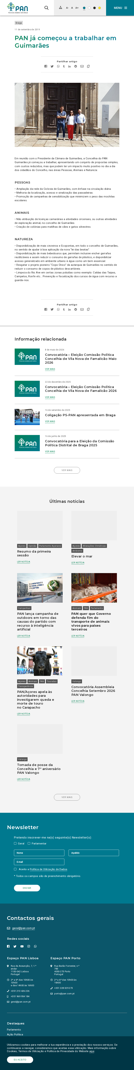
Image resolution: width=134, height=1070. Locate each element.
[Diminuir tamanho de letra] (67, 8)
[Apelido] (94, 852)
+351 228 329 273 (63, 988)
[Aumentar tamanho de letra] (77, 8)
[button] (120, 8)
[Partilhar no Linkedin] (69, 66)
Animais (76, 608)
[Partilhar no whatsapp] (58, 67)
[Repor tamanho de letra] (72, 8)
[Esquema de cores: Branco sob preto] (94, 8)
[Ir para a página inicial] (17, 7)
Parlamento (97, 608)
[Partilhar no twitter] (52, 67)
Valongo (76, 681)
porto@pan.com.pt (64, 993)
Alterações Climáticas (94, 546)
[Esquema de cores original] (84, 8)
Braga (19, 23)
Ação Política (15, 1034)
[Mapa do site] (60, 7)
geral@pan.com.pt (23, 928)
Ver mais (50, 369)
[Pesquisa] (46, 8)
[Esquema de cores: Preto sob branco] (89, 8)
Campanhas (24, 608)
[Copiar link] (88, 67)
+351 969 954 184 (20, 996)
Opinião (32, 546)
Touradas (52, 681)
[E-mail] (39, 861)
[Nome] (41, 852)
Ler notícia (23, 562)
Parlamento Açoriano (50, 546)
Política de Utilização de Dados (48, 869)
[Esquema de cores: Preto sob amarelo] (99, 8)
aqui (91, 1051)
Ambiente (77, 551)
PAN (86, 608)
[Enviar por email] (82, 66)
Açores (21, 546)
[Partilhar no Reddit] (76, 67)
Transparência (25, 686)
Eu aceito (20, 1060)
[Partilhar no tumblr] (63, 67)
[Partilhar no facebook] (46, 67)
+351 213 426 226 (20, 991)
